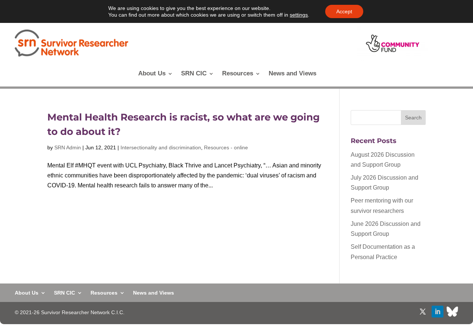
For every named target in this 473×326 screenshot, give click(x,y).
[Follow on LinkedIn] (437, 311)
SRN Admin (67, 147)
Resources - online (226, 147)
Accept (344, 11)
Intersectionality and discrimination (160, 147)
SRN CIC (194, 74)
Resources (237, 74)
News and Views (292, 74)
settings (299, 15)
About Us (152, 74)
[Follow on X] (423, 311)
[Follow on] (452, 311)
